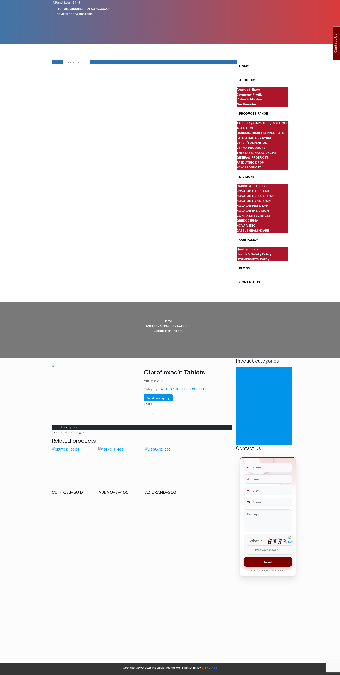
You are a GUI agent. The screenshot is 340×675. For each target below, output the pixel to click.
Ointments (243, 408)
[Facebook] (54, 19)
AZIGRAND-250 (160, 492)
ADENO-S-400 (113, 492)
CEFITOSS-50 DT (68, 492)
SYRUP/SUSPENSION (250, 438)
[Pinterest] (54, 28)
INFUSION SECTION (249, 394)
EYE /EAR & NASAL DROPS (254, 384)
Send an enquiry (158, 398)
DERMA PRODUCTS (249, 379)
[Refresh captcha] (290, 542)
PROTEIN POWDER (249, 428)
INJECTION (243, 399)
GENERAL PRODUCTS (251, 389)
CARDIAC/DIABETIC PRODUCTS (258, 369)
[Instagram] (54, 33)
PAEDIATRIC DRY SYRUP (252, 423)
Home (168, 321)
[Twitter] (54, 23)
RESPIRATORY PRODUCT (253, 433)
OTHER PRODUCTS (249, 413)
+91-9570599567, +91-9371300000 (84, 9)
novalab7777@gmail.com (75, 14)
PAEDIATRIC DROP (249, 418)
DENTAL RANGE (247, 374)
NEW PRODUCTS (248, 404)
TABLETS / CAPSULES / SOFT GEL (168, 326)
